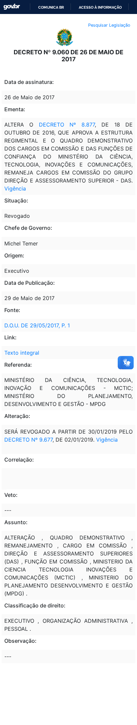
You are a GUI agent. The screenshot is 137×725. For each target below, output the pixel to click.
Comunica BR (51, 7)
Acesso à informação (100, 7)
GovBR (11, 7)
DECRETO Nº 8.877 (67, 124)
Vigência (15, 188)
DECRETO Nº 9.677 (28, 439)
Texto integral (21, 352)
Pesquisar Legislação (109, 25)
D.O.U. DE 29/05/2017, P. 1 (37, 325)
